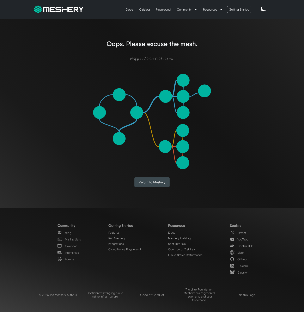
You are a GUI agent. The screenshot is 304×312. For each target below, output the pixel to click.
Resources (210, 9)
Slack (240, 252)
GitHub (242, 259)
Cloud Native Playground (124, 249)
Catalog (144, 9)
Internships (71, 252)
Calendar (70, 246)
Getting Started (239, 9)
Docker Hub (245, 246)
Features (114, 232)
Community (184, 9)
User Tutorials (177, 243)
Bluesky (242, 272)
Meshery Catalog (179, 238)
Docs (129, 9)
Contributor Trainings (182, 249)
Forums (69, 259)
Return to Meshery (152, 182)
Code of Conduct (152, 294)
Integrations (116, 243)
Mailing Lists (72, 239)
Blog (67, 232)
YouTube (242, 239)
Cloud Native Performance (185, 255)
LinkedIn (242, 266)
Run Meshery (116, 238)
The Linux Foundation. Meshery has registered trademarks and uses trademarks (199, 295)
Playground (163, 9)
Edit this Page (246, 294)
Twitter (241, 232)
